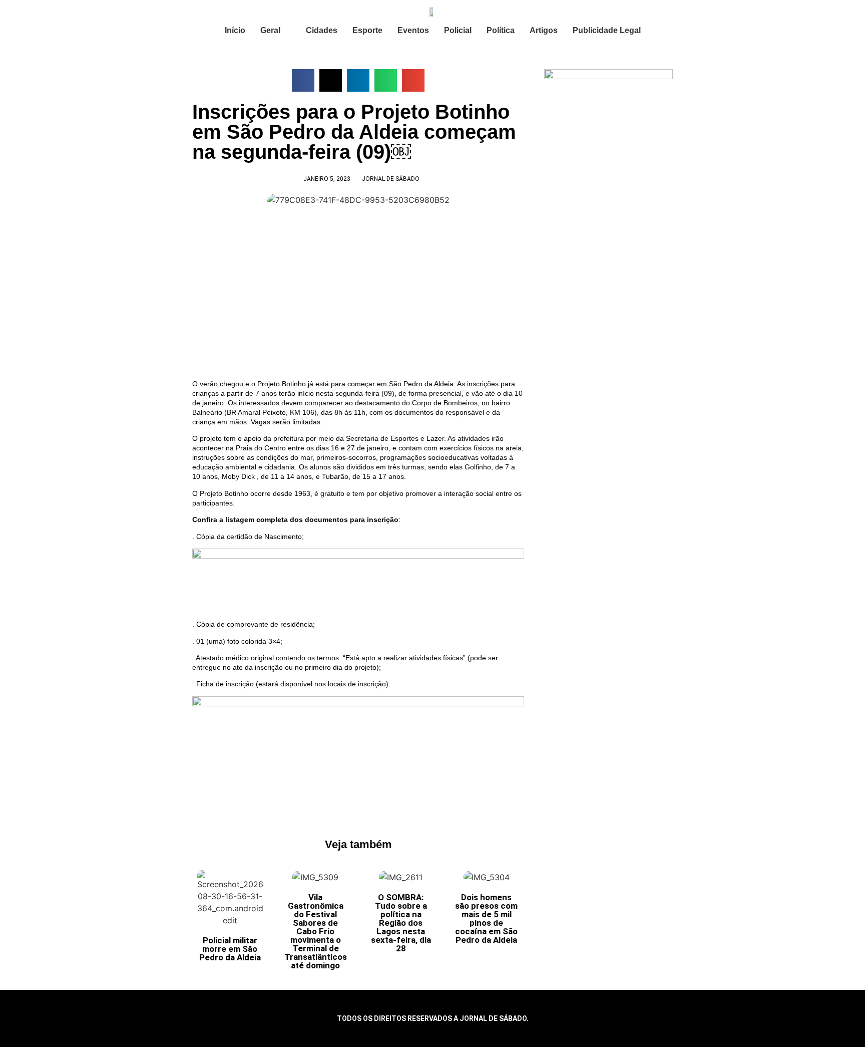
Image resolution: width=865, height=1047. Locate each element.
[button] (303, 80)
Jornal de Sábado (390, 178)
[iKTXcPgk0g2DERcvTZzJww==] (358, 556)
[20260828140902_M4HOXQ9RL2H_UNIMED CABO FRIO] (358, 704)
